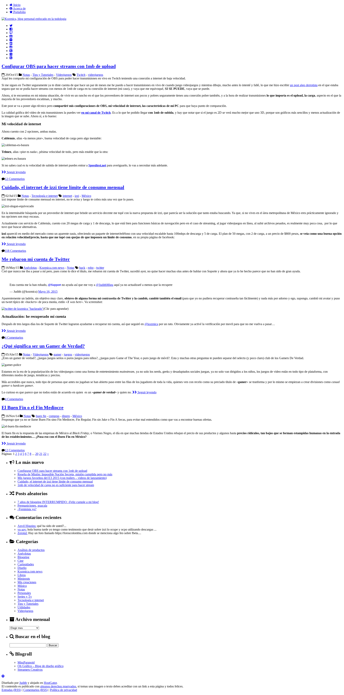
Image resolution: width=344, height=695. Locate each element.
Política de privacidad (63, 690)
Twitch (81, 74)
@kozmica (151, 324)
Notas (26, 74)
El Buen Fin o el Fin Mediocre (33, 407)
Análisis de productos (31, 550)
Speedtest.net (97, 165)
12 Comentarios (15, 179)
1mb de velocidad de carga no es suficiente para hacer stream (56, 485)
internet (67, 195)
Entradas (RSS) (11, 690)
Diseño (22, 568)
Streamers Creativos (30, 669)
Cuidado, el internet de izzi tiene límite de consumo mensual (63, 187)
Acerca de (19, 8)
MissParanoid (26, 662)
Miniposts (24, 578)
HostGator (50, 682)
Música (22, 585)
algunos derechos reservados (58, 686)
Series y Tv (25, 596)
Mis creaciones (27, 582)
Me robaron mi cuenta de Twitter (36, 259)
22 (44, 454)
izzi (77, 195)
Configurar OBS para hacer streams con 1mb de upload (59, 66)
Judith (23, 682)
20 (36, 454)
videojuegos (95, 74)
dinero (66, 416)
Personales (24, 593)
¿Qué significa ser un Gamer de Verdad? (43, 346)
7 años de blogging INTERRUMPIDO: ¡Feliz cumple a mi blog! (58, 502)
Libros (22, 575)
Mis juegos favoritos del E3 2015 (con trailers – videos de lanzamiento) (62, 478)
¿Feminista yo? (27, 509)
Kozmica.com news (51, 267)
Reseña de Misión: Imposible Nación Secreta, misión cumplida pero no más (65, 474)
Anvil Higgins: (27, 526)
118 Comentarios (15, 250)
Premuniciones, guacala (32, 505)
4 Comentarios (14, 337)
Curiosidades (26, 564)
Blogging (23, 557)
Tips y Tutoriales (42, 74)
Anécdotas (30, 267)
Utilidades (24, 607)
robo (91, 267)
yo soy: (22, 529)
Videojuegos (64, 74)
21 (40, 454)
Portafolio (19, 12)
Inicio (17, 5)
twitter (100, 267)
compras (54, 416)
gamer (57, 354)
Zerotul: (22, 533)
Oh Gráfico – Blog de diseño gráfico (41, 666)
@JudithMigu (104, 284)
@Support (54, 284)
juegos (68, 354)
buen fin (41, 416)
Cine (20, 560)
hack (82, 267)
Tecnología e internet (44, 195)
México (86, 195)
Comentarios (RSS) (35, 690)
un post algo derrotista (304, 85)
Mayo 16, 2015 (48, 291)
